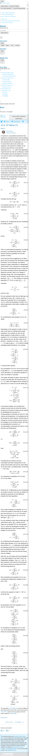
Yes (3, 730)
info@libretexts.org (11, 750)
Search (3, 754)
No (8, 730)
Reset (2, 43)
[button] (5, 94)
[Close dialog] (1, 109)
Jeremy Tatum (9, 131)
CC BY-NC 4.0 (4, 711)
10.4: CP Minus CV (13, 708)
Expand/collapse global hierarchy (2, 122)
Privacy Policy (15, 747)
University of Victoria (11, 132)
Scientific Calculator (7, 83)
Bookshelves (17, 121)
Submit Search (4, 32)
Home (7, 121)
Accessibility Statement (11, 748)
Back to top (3, 717)
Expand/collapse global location (27, 121)
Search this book (4, 28)
